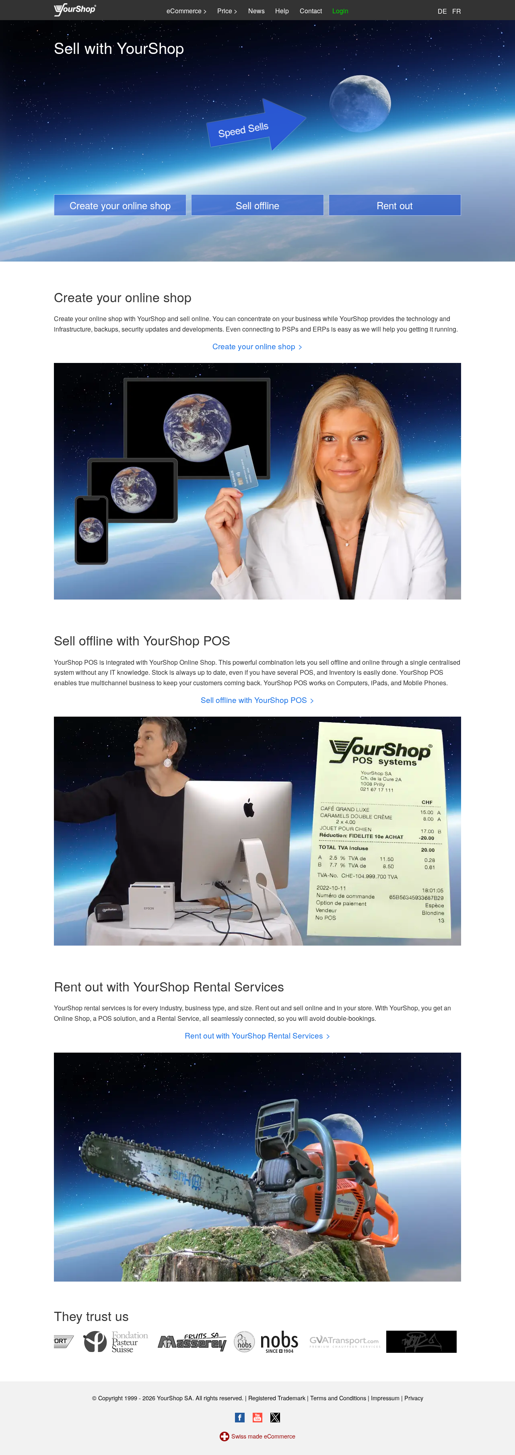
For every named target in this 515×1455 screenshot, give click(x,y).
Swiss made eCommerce (263, 1436)
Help (282, 10)
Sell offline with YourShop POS (254, 699)
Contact (311, 10)
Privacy (413, 1397)
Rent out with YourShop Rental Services (254, 1035)
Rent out (395, 205)
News (256, 10)
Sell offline (257, 205)
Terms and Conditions (338, 1397)
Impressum (385, 1397)
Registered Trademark (276, 1397)
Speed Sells (243, 128)
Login (340, 10)
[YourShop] (75, 11)
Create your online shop (120, 205)
